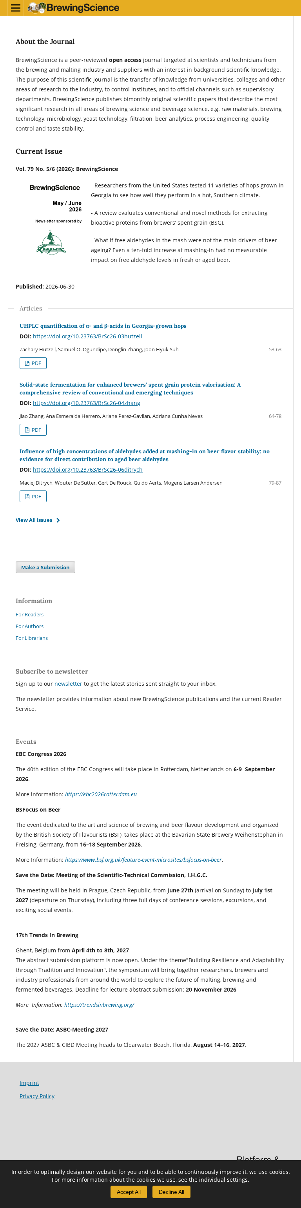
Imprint (29, 1082)
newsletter (69, 683)
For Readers (30, 614)
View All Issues (34, 519)
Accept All (129, 1192)
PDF (36, 363)
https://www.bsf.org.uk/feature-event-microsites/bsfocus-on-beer (143, 859)
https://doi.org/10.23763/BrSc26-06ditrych (88, 469)
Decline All (171, 1192)
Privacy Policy (37, 1096)
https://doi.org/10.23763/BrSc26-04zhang (86, 403)
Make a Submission (45, 567)
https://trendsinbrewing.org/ (99, 1004)
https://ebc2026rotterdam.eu (101, 794)
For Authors (30, 626)
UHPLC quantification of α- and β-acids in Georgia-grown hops (103, 325)
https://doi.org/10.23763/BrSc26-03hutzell (87, 336)
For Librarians (32, 637)
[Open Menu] (16, 8)
